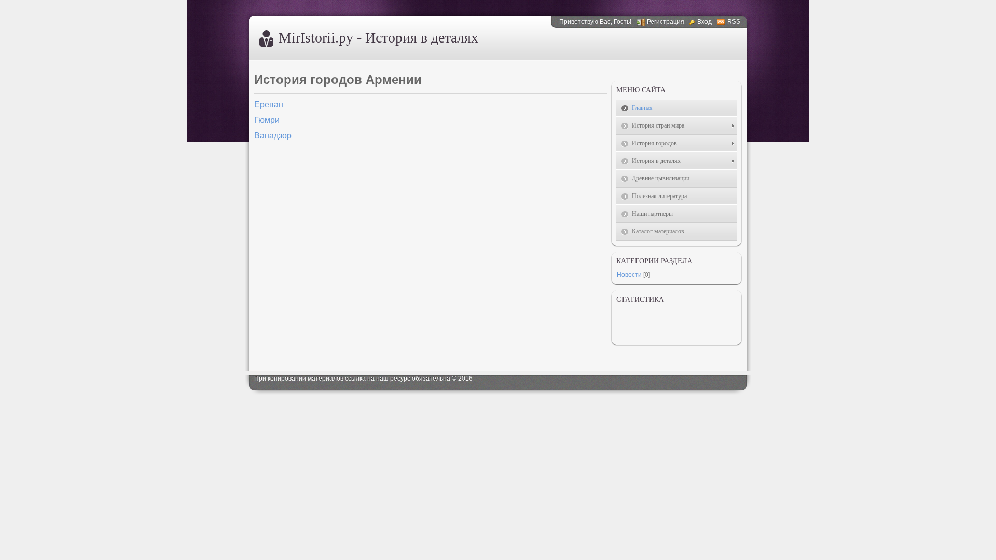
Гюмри (267, 120)
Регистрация (665, 21)
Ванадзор (273, 135)
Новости (629, 274)
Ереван (268, 104)
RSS (733, 21)
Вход (704, 21)
